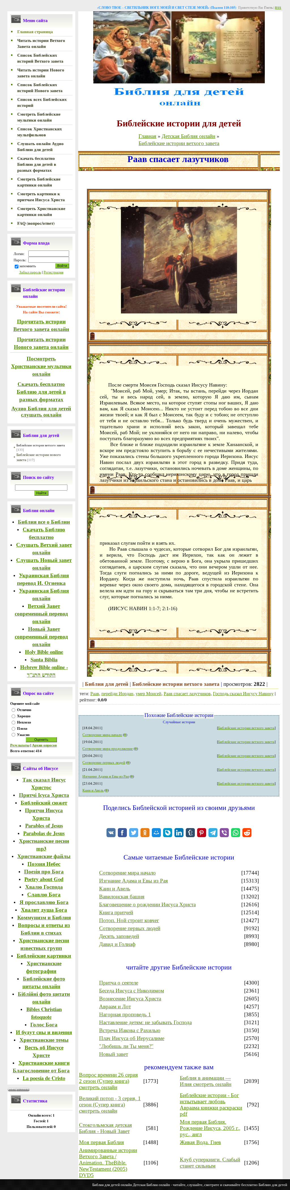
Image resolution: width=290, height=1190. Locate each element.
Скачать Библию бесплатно (44, 533)
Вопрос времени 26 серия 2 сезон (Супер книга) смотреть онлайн (108, 1081)
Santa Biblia (44, 659)
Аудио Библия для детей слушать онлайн (41, 412)
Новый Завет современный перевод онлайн (41, 636)
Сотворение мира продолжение (107, 748)
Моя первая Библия (101, 1142)
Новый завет (113, 1054)
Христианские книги (44, 1062)
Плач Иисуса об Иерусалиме (131, 1038)
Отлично (24, 709)
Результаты (19, 745)
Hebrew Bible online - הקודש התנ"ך (44, 670)
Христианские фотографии (43, 967)
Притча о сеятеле (118, 983)
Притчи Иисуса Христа (44, 814)
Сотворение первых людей (103, 762)
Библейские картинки (44, 955)
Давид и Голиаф (117, 944)
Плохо (22, 728)
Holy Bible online (44, 652)
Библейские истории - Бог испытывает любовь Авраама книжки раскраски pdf (211, 1104)
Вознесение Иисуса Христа (130, 999)
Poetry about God (43, 879)
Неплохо (24, 722)
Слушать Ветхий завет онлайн (44, 548)
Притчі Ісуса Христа (44, 795)
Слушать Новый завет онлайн (44, 563)
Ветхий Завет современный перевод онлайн (41, 613)
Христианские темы (44, 1039)
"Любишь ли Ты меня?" (126, 1046)
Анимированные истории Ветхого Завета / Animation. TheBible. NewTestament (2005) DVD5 (108, 1162)
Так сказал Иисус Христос (44, 783)
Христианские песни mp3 (44, 844)
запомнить (27, 265)
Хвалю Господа (44, 886)
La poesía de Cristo (44, 1078)
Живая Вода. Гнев (200, 1142)
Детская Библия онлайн (188, 135)
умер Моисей (148, 693)
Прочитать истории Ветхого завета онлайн (41, 325)
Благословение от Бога (41, 1070)
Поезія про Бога (44, 871)
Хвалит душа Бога (44, 909)
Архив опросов (44, 745)
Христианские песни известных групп (44, 944)
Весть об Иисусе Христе (44, 1051)
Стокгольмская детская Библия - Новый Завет (105, 1128)
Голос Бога (43, 1024)
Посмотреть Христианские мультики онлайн (41, 366)
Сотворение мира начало (102, 734)
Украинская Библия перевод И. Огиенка (43, 579)
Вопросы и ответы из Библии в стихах (44, 928)
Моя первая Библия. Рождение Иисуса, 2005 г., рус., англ (210, 1128)
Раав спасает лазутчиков (187, 693)
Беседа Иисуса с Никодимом (131, 991)
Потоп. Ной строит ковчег (129, 920)
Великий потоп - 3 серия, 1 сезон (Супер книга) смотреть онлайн (110, 1104)
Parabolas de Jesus (44, 833)
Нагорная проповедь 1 (125, 1014)
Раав (94, 693)
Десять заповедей (119, 936)
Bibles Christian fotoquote (44, 1013)
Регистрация (53, 272)
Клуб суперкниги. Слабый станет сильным (210, 1163)
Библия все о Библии (44, 521)
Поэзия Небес (43, 863)
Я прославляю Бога (44, 902)
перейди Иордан (117, 693)
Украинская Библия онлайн (44, 594)
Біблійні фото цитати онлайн (44, 997)
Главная (147, 135)
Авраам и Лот (115, 1006)
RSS (278, 7)
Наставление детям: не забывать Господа (145, 1022)
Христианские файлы (44, 856)
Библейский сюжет (44, 802)
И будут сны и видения (44, 1032)
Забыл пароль (30, 272)
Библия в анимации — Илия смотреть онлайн (205, 1081)
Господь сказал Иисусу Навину (243, 693)
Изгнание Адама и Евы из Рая (105, 776)
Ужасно (23, 734)
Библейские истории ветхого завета (40, 445)
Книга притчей (116, 912)
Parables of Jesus (44, 825)
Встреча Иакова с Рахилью (129, 1030)
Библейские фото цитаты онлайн (43, 982)
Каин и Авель (93, 790)
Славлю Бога (44, 894)
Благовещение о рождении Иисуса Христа (147, 904)
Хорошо (24, 716)
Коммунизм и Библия (44, 917)
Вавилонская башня (121, 897)
